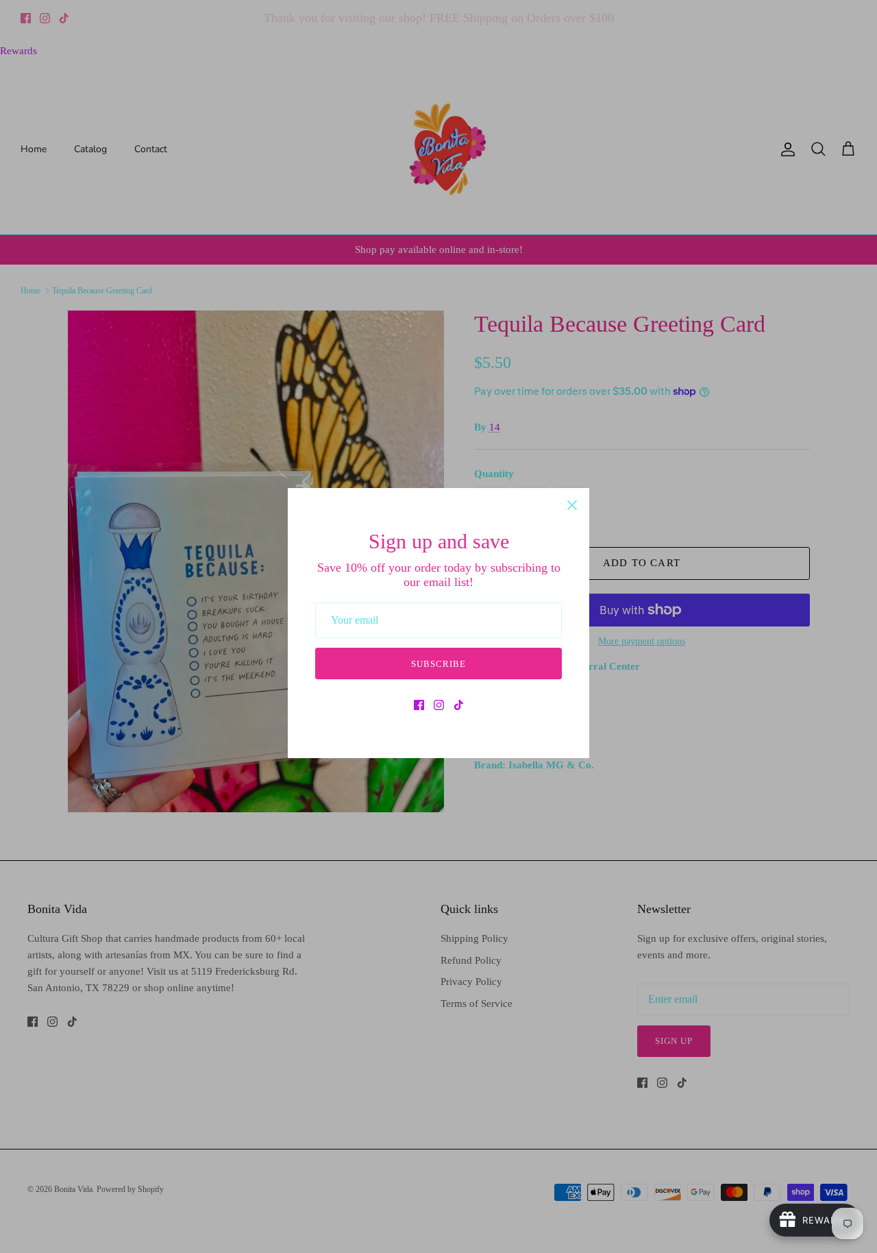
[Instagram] (439, 705)
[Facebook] (419, 705)
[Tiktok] (459, 705)
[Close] (572, 505)
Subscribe (438, 664)
